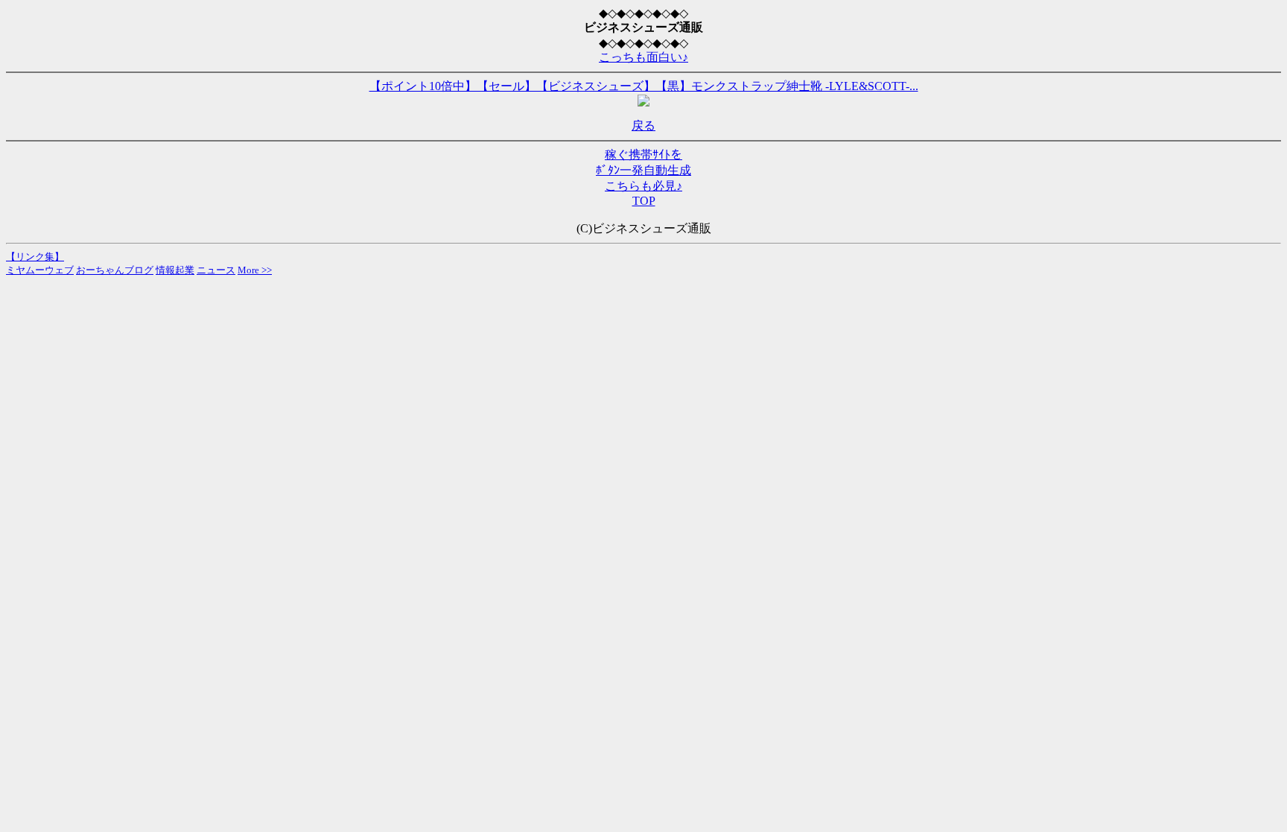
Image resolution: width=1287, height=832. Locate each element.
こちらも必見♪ (643, 186)
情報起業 (175, 270)
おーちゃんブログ (114, 270)
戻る (643, 125)
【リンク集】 (35, 256)
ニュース (216, 270)
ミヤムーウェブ (40, 270)
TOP (643, 200)
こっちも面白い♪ (643, 57)
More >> (255, 270)
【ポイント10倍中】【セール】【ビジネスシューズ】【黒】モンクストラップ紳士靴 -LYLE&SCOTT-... (643, 86)
